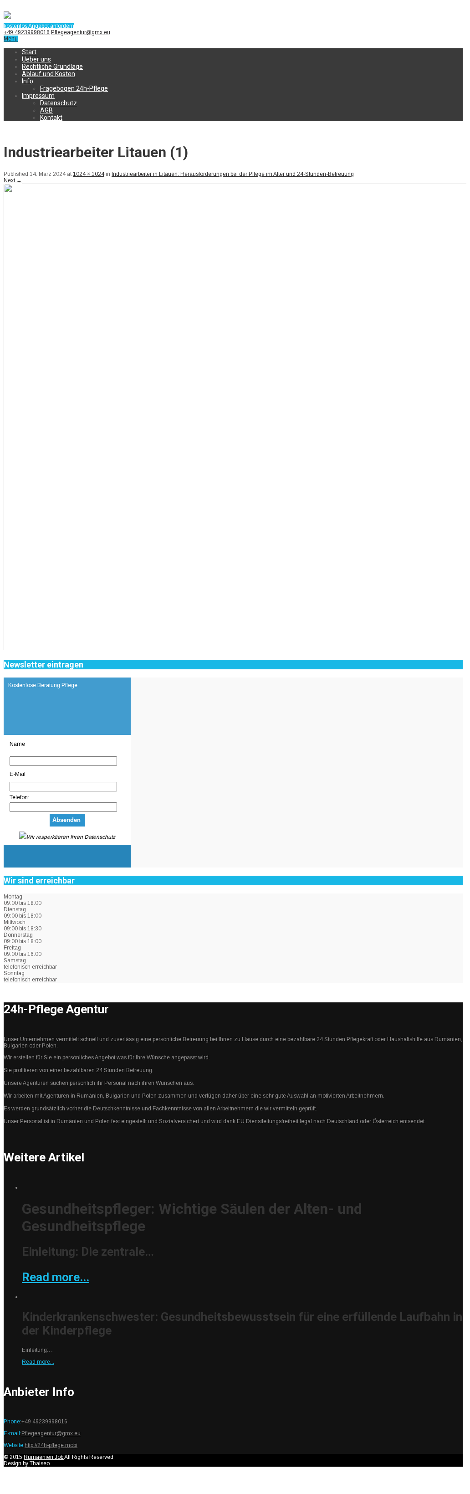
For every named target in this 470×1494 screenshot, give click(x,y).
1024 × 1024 (88, 174)
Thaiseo (40, 1463)
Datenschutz (58, 103)
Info (27, 81)
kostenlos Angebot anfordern (39, 26)
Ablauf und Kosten (48, 73)
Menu (11, 39)
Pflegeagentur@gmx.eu (80, 32)
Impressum (38, 95)
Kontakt (51, 117)
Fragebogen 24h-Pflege (74, 88)
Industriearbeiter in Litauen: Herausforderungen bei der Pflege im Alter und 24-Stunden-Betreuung (233, 174)
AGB (46, 110)
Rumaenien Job (44, 1457)
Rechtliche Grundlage (52, 66)
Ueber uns (36, 59)
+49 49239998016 (27, 32)
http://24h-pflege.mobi (51, 1445)
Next (13, 180)
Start (29, 52)
